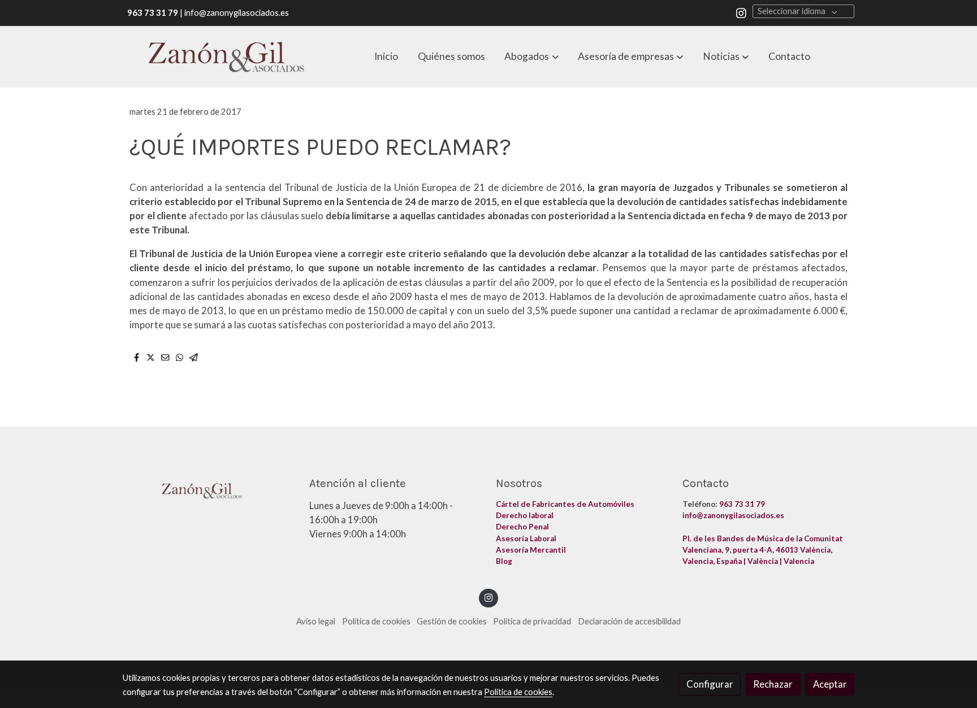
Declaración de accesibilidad (629, 621)
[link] (226, 56)
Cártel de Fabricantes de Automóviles (566, 504)
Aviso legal (315, 621)
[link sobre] (208, 488)
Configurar (709, 684)
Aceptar (830, 684)
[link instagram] (741, 12)
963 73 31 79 (742, 504)
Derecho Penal (523, 526)
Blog (505, 561)
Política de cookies (376, 621)
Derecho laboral (525, 515)
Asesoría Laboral (527, 538)
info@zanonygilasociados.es (733, 515)
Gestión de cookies (452, 621)
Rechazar (773, 684)
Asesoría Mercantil (531, 549)
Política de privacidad (532, 621)
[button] (531, 56)
